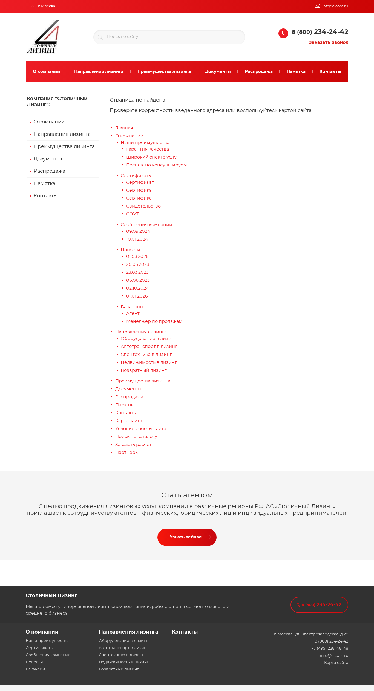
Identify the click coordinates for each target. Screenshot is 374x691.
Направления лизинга (62, 134)
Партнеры (127, 452)
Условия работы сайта (140, 429)
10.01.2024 (137, 239)
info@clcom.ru (334, 656)
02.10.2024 (137, 288)
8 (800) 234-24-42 (331, 641)
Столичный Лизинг (51, 595)
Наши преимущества (145, 142)
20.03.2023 (137, 264)
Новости (130, 250)
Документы (48, 159)
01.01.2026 (137, 296)
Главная (124, 128)
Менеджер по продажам (154, 321)
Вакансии (132, 307)
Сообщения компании (146, 225)
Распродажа (49, 171)
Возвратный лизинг (144, 370)
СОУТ (132, 214)
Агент (133, 313)
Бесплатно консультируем (156, 165)
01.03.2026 (137, 256)
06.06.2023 (138, 280)
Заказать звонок (328, 42)
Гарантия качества (147, 149)
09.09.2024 (138, 231)
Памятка (44, 183)
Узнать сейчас (186, 537)
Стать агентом (187, 495)
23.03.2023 (137, 272)
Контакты (45, 196)
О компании (49, 122)
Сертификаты (136, 176)
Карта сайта (128, 421)
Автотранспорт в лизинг (149, 346)
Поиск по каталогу (136, 436)
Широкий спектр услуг (152, 157)
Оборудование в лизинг (149, 338)
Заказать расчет (133, 444)
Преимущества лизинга (64, 146)
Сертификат (140, 182)
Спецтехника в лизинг (146, 354)
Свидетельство (143, 206)
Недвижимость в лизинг (149, 362)
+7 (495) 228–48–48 (329, 648)
